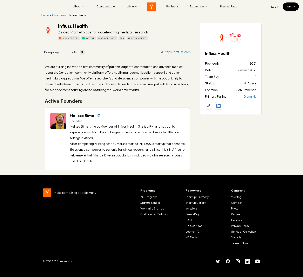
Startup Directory (197, 197)
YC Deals (191, 237)
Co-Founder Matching (154, 214)
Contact (236, 203)
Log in (275, 6)
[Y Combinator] (151, 6)
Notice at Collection (243, 231)
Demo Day (193, 214)
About (77, 6)
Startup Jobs (228, 6)
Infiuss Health (217, 53)
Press (234, 208)
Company (51, 52)
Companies (104, 6)
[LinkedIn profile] (98, 115)
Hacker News (194, 226)
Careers (236, 220)
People (235, 214)
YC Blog (236, 197)
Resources (197, 6)
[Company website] (208, 106)
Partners (172, 6)
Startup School (150, 203)
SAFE (189, 220)
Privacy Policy (240, 226)
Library (132, 6)
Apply (291, 6)
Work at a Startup (152, 208)
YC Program (148, 197)
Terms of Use (239, 243)
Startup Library (196, 203)
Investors (191, 208)
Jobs (74, 52)
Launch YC (193, 231)
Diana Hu (249, 96)
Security (236, 237)
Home (45, 15)
